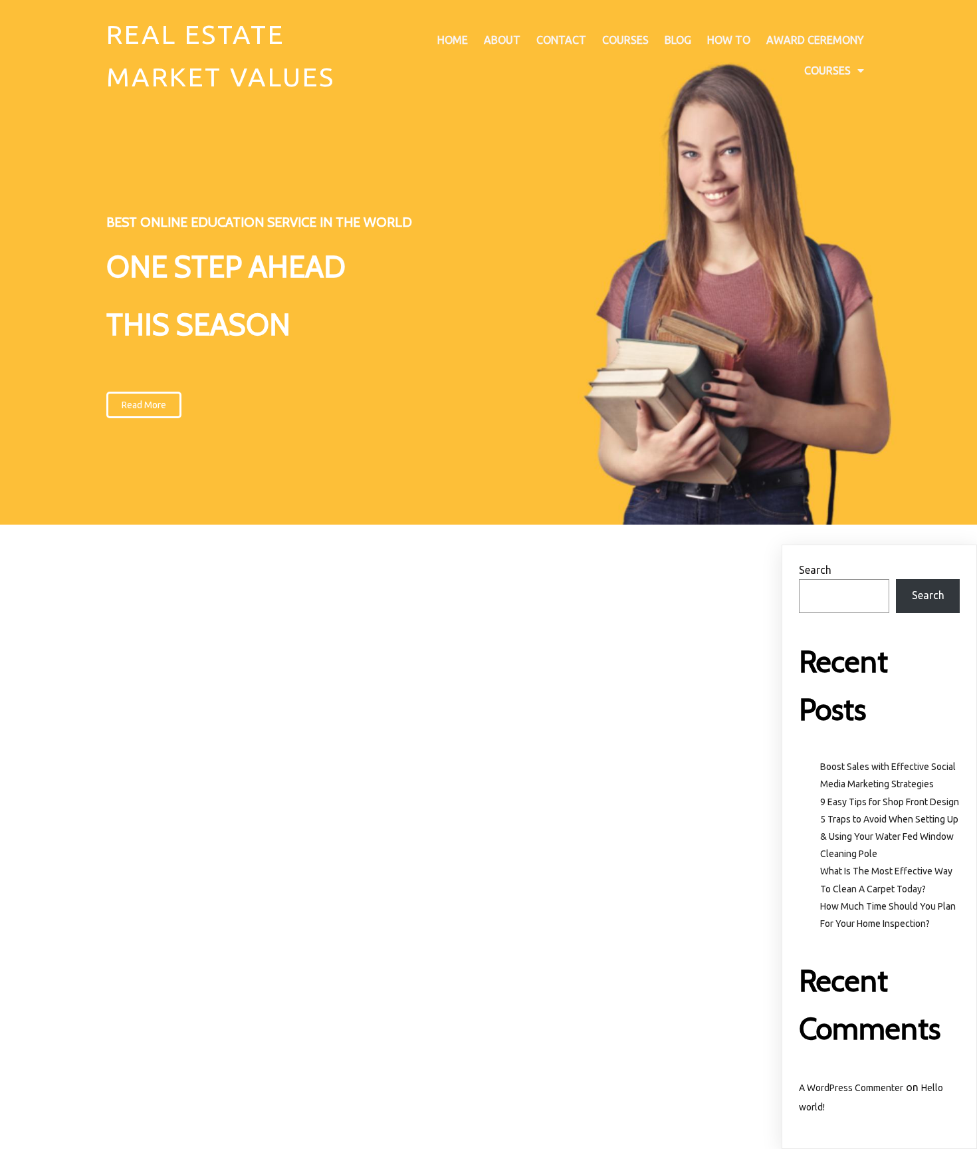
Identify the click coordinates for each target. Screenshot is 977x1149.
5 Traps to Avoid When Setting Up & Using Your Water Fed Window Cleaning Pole (889, 836)
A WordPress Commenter (851, 1088)
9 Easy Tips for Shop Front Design (889, 802)
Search (815, 570)
